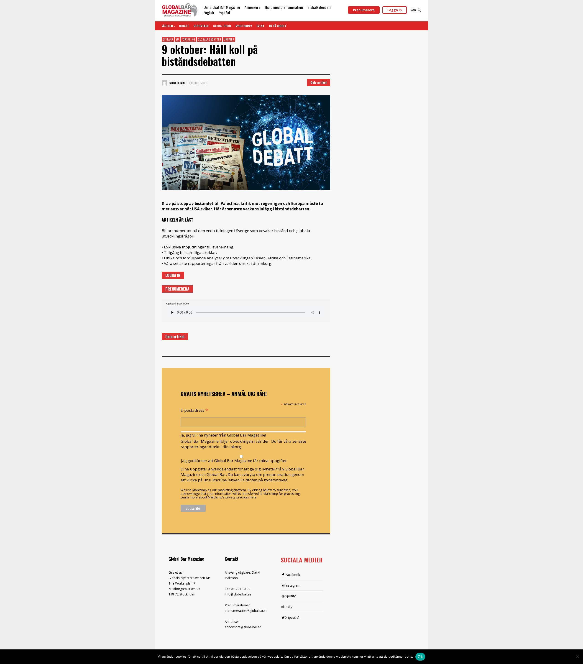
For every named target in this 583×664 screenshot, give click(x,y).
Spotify (290, 596)
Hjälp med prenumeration (284, 7)
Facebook (292, 574)
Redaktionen (177, 83)
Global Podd (222, 25)
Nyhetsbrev (243, 25)
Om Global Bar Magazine (222, 7)
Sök (413, 10)
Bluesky (286, 607)
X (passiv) (292, 617)
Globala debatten (209, 39)
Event (260, 25)
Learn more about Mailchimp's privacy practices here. (219, 497)
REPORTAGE (201, 25)
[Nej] (577, 657)
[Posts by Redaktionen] (164, 83)
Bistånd (168, 39)
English (209, 12)
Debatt (184, 25)
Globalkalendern (319, 7)
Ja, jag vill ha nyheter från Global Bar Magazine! (223, 435)
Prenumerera (364, 10)
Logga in (394, 10)
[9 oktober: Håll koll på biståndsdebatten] (246, 142)
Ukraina (229, 39)
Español (224, 12)
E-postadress (194, 410)
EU (177, 39)
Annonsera (252, 7)
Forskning (188, 39)
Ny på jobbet (277, 25)
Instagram (292, 585)
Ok (420, 656)
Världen (167, 25)
